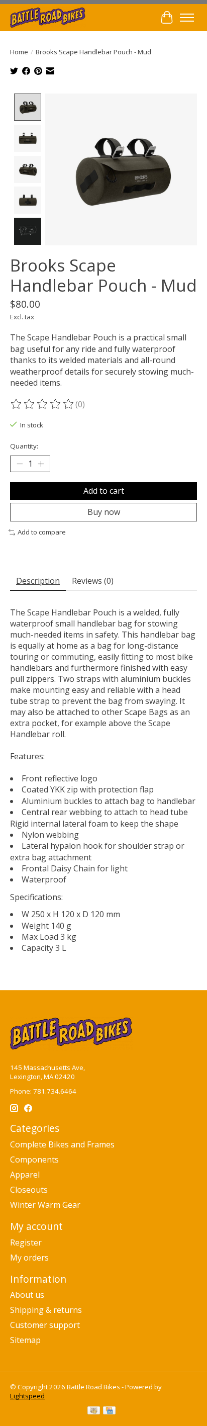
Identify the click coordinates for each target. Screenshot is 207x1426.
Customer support (45, 1324)
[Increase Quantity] (40, 464)
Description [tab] (38, 580)
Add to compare (42, 532)
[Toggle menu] (187, 18)
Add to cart (103, 490)
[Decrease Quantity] (19, 464)
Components (34, 1159)
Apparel (25, 1174)
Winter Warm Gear (45, 1204)
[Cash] (93, 1411)
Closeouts (29, 1189)
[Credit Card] (109, 1411)
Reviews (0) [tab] (93, 580)
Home (19, 51)
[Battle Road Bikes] (48, 17)
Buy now (103, 511)
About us (27, 1294)
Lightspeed (27, 1395)
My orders (29, 1257)
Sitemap (25, 1340)
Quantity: (24, 446)
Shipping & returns (46, 1309)
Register (26, 1242)
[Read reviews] (42, 404)
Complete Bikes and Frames (62, 1144)
